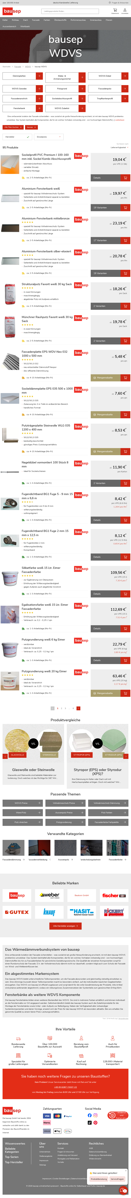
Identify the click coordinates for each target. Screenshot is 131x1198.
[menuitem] (5, 20)
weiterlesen (119, 120)
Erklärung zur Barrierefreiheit (100, 1155)
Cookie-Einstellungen (61, 1178)
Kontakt (61, 1148)
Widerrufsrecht (95, 1159)
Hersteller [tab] (10, 136)
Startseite (6, 66)
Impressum (43, 1160)
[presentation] (125, 756)
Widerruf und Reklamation (121, 1115)
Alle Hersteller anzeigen (64, 926)
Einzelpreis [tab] (42, 136)
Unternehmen (44, 1152)
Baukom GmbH (82, 895)
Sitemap (42, 1165)
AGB (91, 1148)
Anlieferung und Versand (67, 1155)
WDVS (28, 66)
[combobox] (70, 11)
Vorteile (61, 1162)
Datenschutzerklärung (98, 1152)
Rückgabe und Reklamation (68, 1159)
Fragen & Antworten (120, 3)
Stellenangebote (45, 1156)
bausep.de (101, 1186)
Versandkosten (123, 1019)
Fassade (17, 66)
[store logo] (16, 11)
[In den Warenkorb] (125, 177)
